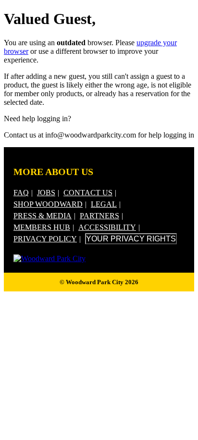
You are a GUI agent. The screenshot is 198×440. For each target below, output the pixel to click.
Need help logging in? (37, 118)
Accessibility (107, 227)
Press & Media (42, 216)
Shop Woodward (48, 204)
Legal (104, 204)
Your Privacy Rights (131, 239)
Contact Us (87, 193)
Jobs (46, 193)
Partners (99, 216)
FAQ (21, 193)
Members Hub (41, 227)
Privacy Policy (45, 239)
